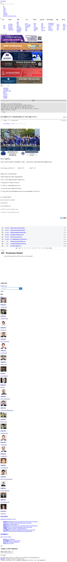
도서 (35, 26)
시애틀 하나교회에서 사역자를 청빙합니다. (15, 528)
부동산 (18, 26)
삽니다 (49, 26)
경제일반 (19, 31)
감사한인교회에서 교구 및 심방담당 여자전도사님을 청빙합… (20, 525)
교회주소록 (10, 29)
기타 (7, 241)
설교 (58, 24)
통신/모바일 (28, 24)
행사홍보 (5, 96)
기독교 (4, 9)
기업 (18, 24)
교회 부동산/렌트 (7, 91)
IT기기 (26, 23)
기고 (42, 29)
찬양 (58, 28)
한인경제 (19, 27)
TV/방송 (36, 27)
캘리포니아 (7, 230)
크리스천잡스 (4, 516)
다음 (47, 248)
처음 (16, 248)
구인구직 (50, 30)
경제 (4, 10)
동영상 (11, 16)
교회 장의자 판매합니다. (11, 542)
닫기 (33, 100)
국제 (4, 28)
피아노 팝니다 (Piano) (11, 540)
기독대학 (5, 14)
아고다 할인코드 (9, 539)
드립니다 (50, 29)
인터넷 (26, 27)
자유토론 (5, 97)
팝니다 (49, 27)
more (2, 296)
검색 (20, 288)
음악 (35, 23)
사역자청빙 (51, 24)
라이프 (4, 11)
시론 (42, 26)
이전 (19, 248)
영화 (35, 24)
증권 (18, 23)
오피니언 (5, 13)
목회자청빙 (51, 23)
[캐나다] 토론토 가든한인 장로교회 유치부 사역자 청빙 (17, 523)
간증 (58, 26)
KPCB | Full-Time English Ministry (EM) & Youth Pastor (17, 527)
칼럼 (42, 24)
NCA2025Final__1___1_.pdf (9, 123)
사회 (4, 26)
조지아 (7, 243)
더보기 (14, 16)
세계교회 (10, 28)
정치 (4, 25)
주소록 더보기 (4, 286)
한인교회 (10, 25)
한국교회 (10, 26)
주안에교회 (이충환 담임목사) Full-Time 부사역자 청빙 (19, 529)
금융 (18, 22)
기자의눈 (43, 30)
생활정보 (36, 29)
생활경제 (19, 30)
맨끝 (50, 248)
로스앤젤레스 (7, 227)
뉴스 (4, 7)
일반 (58, 29)
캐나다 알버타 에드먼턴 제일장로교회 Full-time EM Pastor (17, 531)
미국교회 (10, 24)
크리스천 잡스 (6, 16)
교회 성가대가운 (8, 543)
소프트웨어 (27, 26)
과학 (26, 30)
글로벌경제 (19, 29)
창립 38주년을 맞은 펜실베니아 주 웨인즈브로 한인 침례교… (20, 521)
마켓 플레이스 (4, 534)
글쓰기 (3, 250)
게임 (26, 29)
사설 (42, 23)
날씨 (35, 30)
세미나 (58, 25)
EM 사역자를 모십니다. (11, 524)
